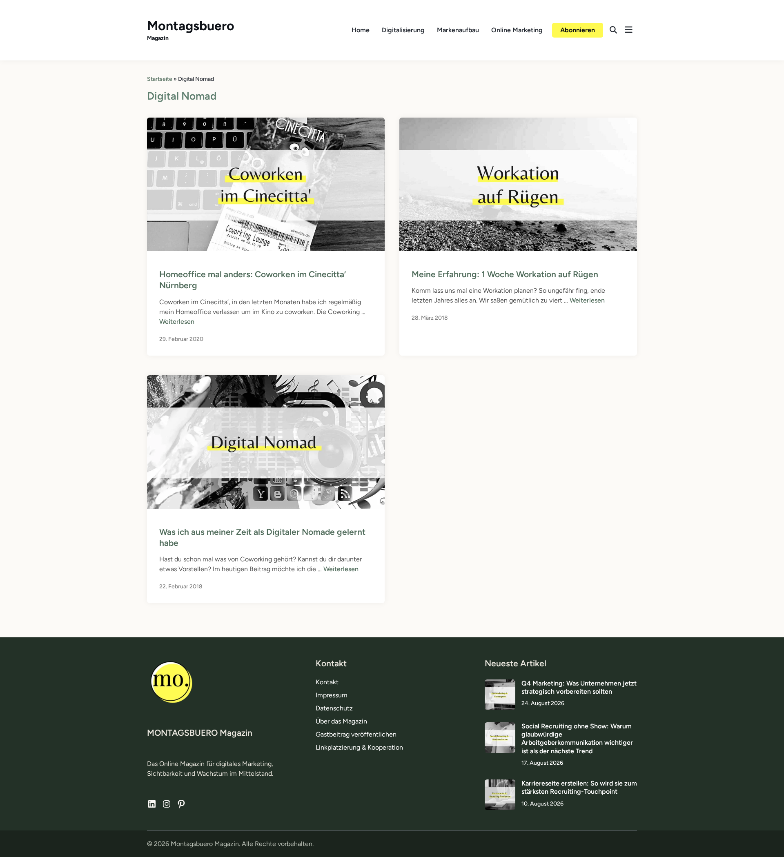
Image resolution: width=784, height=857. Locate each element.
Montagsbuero (190, 25)
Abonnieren (577, 30)
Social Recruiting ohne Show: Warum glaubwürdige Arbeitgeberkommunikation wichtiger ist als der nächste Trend (577, 738)
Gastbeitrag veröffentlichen (356, 734)
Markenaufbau (458, 30)
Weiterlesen (176, 321)
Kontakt (327, 682)
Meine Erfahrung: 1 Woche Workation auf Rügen (505, 274)
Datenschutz (334, 708)
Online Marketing (517, 30)
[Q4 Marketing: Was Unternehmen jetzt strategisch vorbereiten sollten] (500, 684)
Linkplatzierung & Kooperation (359, 747)
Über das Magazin (341, 721)
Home (361, 30)
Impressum (331, 695)
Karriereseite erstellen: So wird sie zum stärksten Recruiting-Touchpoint (579, 787)
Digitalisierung (403, 30)
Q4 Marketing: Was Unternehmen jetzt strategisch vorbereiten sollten (579, 687)
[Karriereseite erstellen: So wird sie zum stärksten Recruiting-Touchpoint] (500, 784)
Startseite (159, 79)
